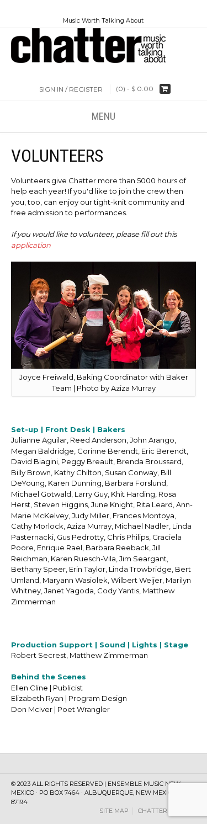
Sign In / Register (71, 89)
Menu (103, 116)
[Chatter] (103, 45)
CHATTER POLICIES (167, 811)
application (31, 245)
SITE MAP (114, 811)
